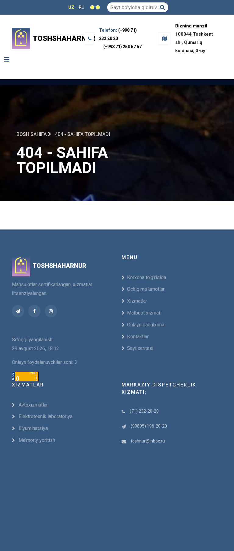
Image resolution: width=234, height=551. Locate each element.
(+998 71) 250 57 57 (122, 46)
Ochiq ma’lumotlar (146, 289)
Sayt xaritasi (140, 348)
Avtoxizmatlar (32, 405)
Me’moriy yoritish (36, 440)
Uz (71, 7)
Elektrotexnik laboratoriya (45, 416)
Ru (81, 7)
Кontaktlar (138, 336)
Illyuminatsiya (32, 428)
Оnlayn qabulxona (145, 325)
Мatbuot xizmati (144, 313)
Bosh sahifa (32, 134)
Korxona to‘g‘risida (146, 277)
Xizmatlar (137, 301)
